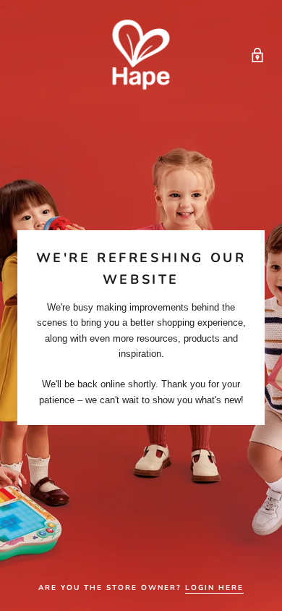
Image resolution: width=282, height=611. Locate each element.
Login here (214, 588)
